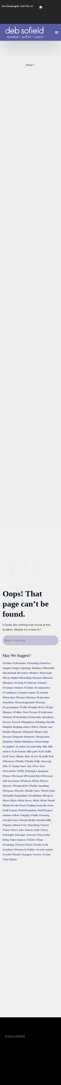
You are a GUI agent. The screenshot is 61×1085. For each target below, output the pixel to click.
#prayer (7, 785)
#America (45, 663)
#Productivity (20, 785)
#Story (44, 830)
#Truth (37, 844)
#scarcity (41, 805)
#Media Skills (32, 761)
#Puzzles (19, 790)
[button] (56, 32)
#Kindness (28, 741)
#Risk (36, 800)
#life (44, 746)
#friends (7, 717)
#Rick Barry (24, 800)
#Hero (34, 726)
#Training (8, 844)
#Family (32, 707)
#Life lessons (19, 751)
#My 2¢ (7, 766)
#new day (26, 766)
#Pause (7, 776)
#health (50, 722)
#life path (32, 751)
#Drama (20, 697)
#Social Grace (10, 820)
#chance (42, 682)
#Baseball (48, 668)
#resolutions (35, 795)
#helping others (21, 726)
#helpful (7, 726)
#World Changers (22, 854)
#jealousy (8, 741)
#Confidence (10, 692)
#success (31, 834)
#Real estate (48, 790)
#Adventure (19, 663)
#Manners (8, 761)
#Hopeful (28, 731)
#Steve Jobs (17, 830)
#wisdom (8, 849)
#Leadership (34, 746)
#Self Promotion (27, 810)
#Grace (7, 722)
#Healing (40, 722)
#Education (43, 697)
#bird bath (45, 673)
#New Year (38, 766)
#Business (8, 682)
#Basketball (9, 673)
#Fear (41, 707)
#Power (44, 780)
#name (16, 766)
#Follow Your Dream (25, 712)
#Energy (40, 702)
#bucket (37, 677)
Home (29, 64)
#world (7, 854)
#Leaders (21, 746)
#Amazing (33, 663)
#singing (25, 815)
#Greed (16, 722)
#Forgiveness (45, 712)
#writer (46, 854)
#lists (27, 756)
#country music (26, 692)
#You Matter (10, 859)
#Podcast (26, 780)
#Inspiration (43, 736)
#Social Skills (43, 820)
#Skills (34, 815)
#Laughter (9, 746)
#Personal (17, 776)
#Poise (35, 780)
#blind (14, 677)
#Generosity (34, 717)
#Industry (29, 736)
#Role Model (47, 800)
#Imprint (17, 736)
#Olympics (31, 771)
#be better (22, 673)
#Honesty (16, 731)
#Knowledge (42, 741)
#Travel (19, 844)
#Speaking (33, 825)
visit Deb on (17, 6)
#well (45, 844)
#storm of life (32, 830)
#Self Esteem (10, 810)
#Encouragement (25, 702)
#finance (7, 712)
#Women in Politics (24, 849)
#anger (16, 668)
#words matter (44, 849)
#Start (6, 830)
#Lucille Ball (46, 756)
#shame (7, 815)
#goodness (48, 717)
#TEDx (30, 839)
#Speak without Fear (15, 825)
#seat (50, 805)
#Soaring (44, 815)
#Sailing (31, 805)
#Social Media (27, 820)
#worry (37, 854)
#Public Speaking (39, 785)
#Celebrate (30, 682)
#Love (34, 756)
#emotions (8, 702)
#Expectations (11, 707)
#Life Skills (44, 751)
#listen (20, 756)
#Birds (6, 677)
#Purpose (8, 790)
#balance (37, 668)
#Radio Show (32, 790)
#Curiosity (42, 692)
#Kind (17, 741)
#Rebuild (8, 795)
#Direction (9, 697)
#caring (19, 682)
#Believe (34, 673)
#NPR (20, 771)
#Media (19, 761)
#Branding (25, 677)
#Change (8, 687)
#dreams (31, 697)
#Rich (13, 800)
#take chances (18, 839)
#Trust (28, 844)
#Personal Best (32, 776)
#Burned (47, 677)
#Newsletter (9, 771)
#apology (26, 668)
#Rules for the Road (14, 805)
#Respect (48, 795)
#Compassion (42, 687)
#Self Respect (45, 810)
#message (46, 761)
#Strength (8, 834)
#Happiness (27, 722)
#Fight (49, 707)
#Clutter (29, 687)
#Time (39, 839)
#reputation (20, 795)
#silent (15, 815)
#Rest (6, 800)
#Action (7, 663)
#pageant (43, 771)
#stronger (20, 834)
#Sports (44, 825)
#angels (7, 668)
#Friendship (20, 717)
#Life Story (9, 756)
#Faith (23, 707)
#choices (18, 687)
